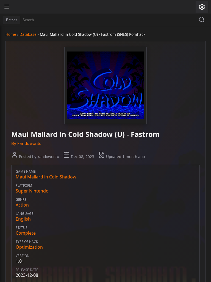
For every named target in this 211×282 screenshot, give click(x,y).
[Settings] (202, 7)
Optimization (29, 247)
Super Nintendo (32, 191)
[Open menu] (7, 7)
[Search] (202, 20)
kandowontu (29, 143)
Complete (26, 233)
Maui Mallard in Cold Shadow (46, 177)
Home (10, 34)
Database (28, 34)
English (23, 219)
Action (22, 205)
